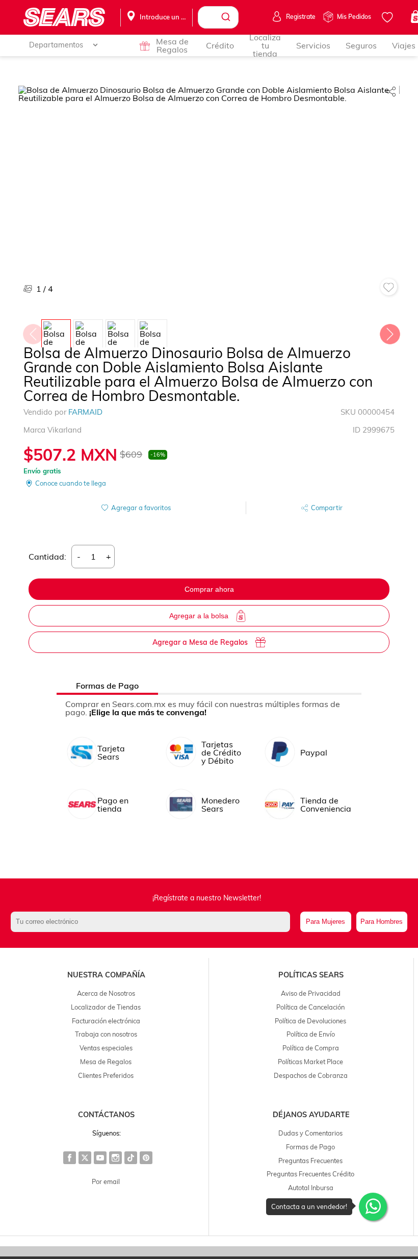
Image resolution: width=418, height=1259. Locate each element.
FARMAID (85, 412)
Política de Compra (310, 1048)
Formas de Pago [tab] (107, 686)
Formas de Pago (310, 1147)
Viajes (403, 45)
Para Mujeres (325, 921)
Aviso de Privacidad (311, 993)
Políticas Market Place (310, 1061)
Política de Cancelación (310, 1007)
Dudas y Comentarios (310, 1133)
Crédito (220, 45)
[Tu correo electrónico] (153, 922)
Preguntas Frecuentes (310, 1160)
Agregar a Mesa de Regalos (200, 642)
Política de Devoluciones (310, 1021)
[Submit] (227, 17)
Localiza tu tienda (265, 45)
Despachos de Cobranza (311, 1075)
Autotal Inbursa (310, 1188)
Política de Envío (310, 1034)
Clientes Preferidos (106, 1075)
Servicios (313, 45)
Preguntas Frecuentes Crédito (310, 1174)
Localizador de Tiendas (106, 1007)
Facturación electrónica (106, 1021)
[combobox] (218, 17)
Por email (106, 1181)
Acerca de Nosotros (106, 993)
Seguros (361, 45)
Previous (32, 331)
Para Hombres (381, 921)
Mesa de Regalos (172, 45)
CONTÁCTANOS (106, 1114)
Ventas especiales (106, 1048)
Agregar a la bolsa (198, 616)
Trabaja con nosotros (106, 1034)
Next (389, 331)
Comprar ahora (209, 589)
